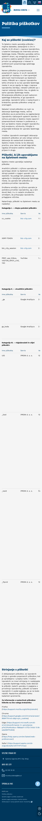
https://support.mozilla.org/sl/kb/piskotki (19, 709)
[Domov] (6, 8)
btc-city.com (26, 218)
